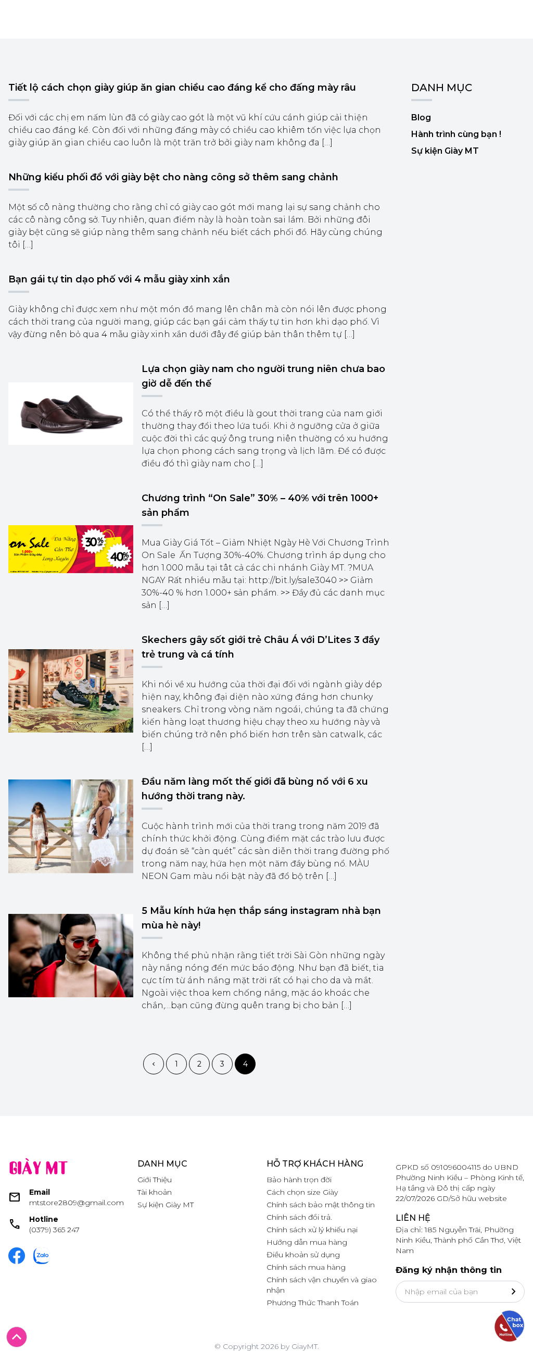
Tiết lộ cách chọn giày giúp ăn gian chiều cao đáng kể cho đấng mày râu (182, 87)
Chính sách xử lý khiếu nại (312, 1229)
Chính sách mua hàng (306, 1267)
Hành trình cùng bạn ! (456, 134)
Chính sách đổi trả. (299, 1217)
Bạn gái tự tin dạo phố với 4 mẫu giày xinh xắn (119, 279)
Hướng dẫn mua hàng (306, 1242)
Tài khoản (154, 1192)
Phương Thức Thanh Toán (312, 1302)
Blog (421, 117)
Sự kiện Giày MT (445, 151)
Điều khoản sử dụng (303, 1254)
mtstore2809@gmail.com (76, 1202)
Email (39, 1192)
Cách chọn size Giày (302, 1192)
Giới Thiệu (154, 1179)
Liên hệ (413, 1218)
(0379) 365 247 (54, 1229)
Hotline (43, 1219)
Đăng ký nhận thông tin (449, 1270)
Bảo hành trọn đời (299, 1179)
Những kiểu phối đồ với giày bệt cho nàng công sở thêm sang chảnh (173, 177)
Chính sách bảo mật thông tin (320, 1204)
